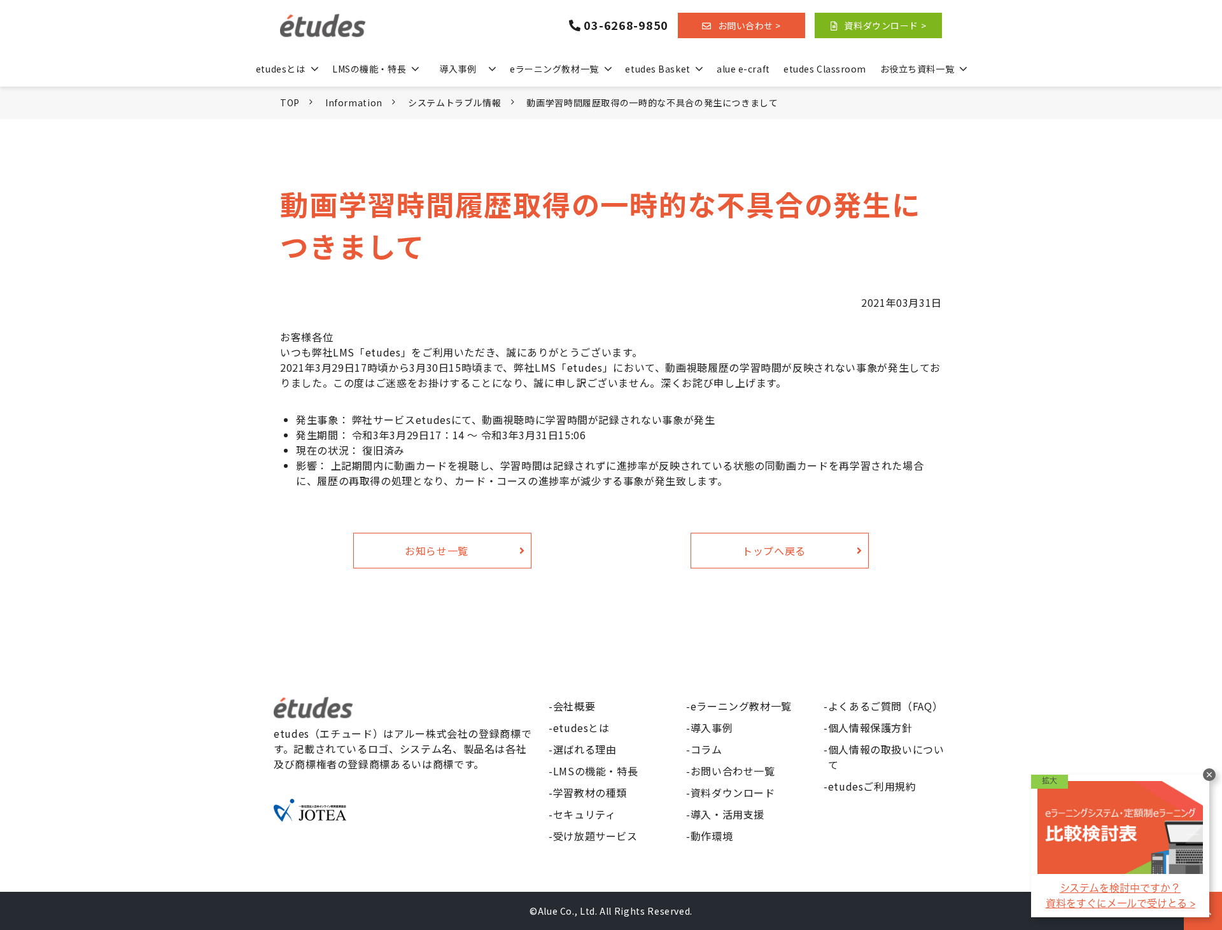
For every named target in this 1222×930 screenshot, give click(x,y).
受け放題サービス (595, 835)
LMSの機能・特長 (369, 68)
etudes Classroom (824, 68)
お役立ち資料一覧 (917, 68)
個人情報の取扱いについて (886, 757)
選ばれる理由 (585, 749)
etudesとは (280, 68)
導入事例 (457, 68)
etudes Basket (657, 68)
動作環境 (712, 835)
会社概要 (574, 706)
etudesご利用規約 (872, 786)
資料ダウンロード (733, 792)
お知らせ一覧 (436, 550)
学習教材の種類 (590, 792)
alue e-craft (743, 68)
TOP (290, 102)
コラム (706, 749)
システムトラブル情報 (454, 102)
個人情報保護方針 (870, 727)
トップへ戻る (774, 550)
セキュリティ (584, 814)
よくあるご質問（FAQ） (885, 706)
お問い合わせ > (749, 25)
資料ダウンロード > (885, 25)
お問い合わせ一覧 (733, 771)
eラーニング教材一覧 (554, 68)
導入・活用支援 (727, 814)
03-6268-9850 (626, 25)
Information (354, 102)
